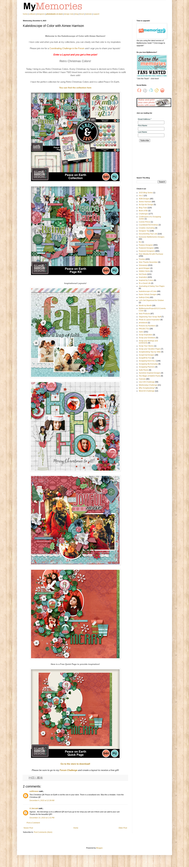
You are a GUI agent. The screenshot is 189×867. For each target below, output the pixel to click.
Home (75, 828)
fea (140, 242)
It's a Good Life (145, 283)
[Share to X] (35, 777)
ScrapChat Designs (146, 355)
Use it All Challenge (147, 382)
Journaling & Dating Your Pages (151, 286)
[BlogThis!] (32, 777)
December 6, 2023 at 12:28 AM (42, 800)
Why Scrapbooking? (147, 388)
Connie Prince (144, 222)
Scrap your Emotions (147, 338)
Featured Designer (146, 248)
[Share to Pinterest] (41, 777)
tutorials (88, 14)
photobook (143, 323)
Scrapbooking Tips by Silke (150, 352)
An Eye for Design (146, 205)
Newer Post (28, 828)
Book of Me (143, 211)
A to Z (141, 196)
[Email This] (30, 777)
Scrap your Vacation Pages (150, 349)
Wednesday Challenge (148, 385)
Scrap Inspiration (145, 335)
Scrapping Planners (147, 367)
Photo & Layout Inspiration (149, 320)
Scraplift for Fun (145, 358)
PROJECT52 (144, 329)
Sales (141, 332)
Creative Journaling (147, 228)
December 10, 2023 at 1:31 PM (42, 818)
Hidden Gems (144, 271)
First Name (142, 125)
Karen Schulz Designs (148, 294)
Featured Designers (147, 251)
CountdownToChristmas (148, 225)
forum (82, 14)
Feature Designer (146, 245)
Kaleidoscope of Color (148, 291)
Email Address (144, 119)
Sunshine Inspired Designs (150, 373)
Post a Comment (33, 823)
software (32, 14)
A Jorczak (34, 808)
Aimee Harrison (145, 202)
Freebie (142, 259)
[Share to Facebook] (38, 777)
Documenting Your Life (148, 234)
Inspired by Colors (146, 280)
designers (41, 14)
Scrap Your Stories (146, 346)
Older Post (123, 828)
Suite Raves (144, 370)
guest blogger (144, 268)
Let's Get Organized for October (151, 300)
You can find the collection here (75, 87)
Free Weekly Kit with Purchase (151, 254)
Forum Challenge (68, 770)
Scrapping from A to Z (147, 361)
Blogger (99, 848)
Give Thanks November (148, 262)
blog (76, 14)
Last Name (142, 132)
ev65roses (34, 791)
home (25, 14)
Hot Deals (143, 274)
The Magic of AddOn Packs (149, 376)
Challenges (143, 214)
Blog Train (143, 208)
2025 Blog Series (146, 193)
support (96, 14)
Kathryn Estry (144, 297)
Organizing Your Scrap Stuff (150, 317)
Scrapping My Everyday (148, 364)
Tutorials (142, 379)
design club (68, 14)
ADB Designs (144, 199)
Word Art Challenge (146, 391)
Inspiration (143, 277)
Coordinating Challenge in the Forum (66, 48)
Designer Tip (144, 231)
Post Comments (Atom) (43, 832)
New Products (144, 314)
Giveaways (143, 265)
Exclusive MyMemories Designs (151, 237)
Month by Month (145, 305)
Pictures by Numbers (147, 326)
